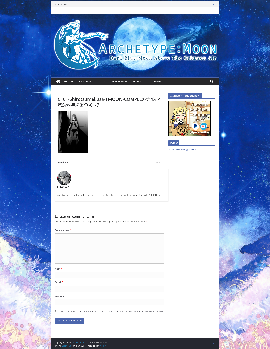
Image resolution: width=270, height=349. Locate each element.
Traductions (117, 81)
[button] (89, 81)
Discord (156, 81)
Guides (99, 81)
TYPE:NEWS (69, 81)
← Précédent (62, 162)
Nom (58, 268)
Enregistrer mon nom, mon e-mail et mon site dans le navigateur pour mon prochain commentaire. (111, 311)
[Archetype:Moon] (135, 15)
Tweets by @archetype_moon (182, 149)
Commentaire (63, 230)
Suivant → (158, 162)
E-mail (59, 282)
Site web (59, 295)
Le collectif (137, 81)
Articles (83, 81)
